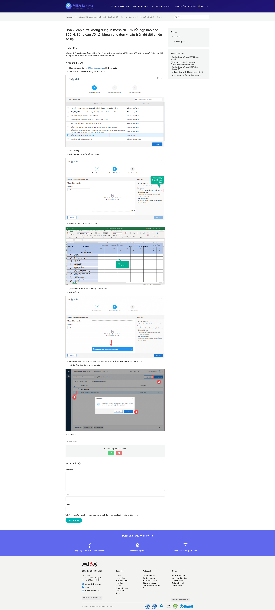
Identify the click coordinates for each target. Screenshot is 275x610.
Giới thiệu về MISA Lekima (120, 6)
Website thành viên (179, 600)
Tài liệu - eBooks (149, 575)
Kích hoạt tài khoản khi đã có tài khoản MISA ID (187, 72)
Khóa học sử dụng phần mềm (185, 6)
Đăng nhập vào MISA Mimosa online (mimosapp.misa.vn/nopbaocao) (183, 63)
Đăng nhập (119, 583)
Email (68, 505)
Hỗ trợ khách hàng (122, 588)
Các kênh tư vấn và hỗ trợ (161, 6)
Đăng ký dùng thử (122, 580)
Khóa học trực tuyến (150, 580)
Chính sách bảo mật (108, 606)
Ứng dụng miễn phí (149, 583)
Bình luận (69, 470)
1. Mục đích (176, 37)
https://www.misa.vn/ (92, 591)
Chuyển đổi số (177, 585)
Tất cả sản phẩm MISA (91, 598)
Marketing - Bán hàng (179, 578)
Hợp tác (118, 585)
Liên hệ (118, 593)
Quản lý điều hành (178, 583)
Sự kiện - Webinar (149, 578)
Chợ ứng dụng (120, 578)
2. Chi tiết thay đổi (178, 42)
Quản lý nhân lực (177, 580)
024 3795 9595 (90, 587)
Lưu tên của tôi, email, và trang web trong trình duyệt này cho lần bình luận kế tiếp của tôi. (103, 515)
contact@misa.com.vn (93, 584)
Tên (67, 494)
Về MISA (118, 575)
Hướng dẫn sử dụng (140, 6)
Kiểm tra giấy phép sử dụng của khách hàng (186, 75)
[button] (111, 453)
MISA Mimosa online (96, 68)
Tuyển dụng (120, 590)
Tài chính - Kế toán (178, 575)
